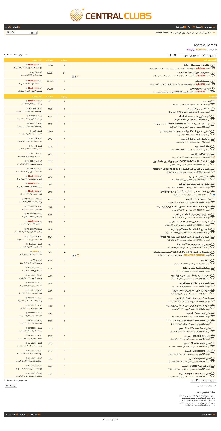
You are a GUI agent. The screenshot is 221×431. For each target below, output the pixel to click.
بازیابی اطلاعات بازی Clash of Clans (193, 244)
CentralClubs (107, 420)
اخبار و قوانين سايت (156, 68)
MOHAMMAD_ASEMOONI (194, 255)
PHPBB (115, 420)
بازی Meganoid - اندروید (198, 358)
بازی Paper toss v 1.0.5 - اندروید (194, 373)
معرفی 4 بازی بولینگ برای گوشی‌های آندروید (190, 275)
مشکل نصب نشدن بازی (199, 176)
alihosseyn (200, 112)
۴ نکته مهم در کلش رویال (198, 109)
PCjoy (35, 260)
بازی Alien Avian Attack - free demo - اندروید (188, 321)
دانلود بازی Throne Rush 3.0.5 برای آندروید (190, 229)
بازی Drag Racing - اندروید (197, 351)
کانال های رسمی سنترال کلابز (197, 65)
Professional (201, 49)
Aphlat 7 (205, 260)
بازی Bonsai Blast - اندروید (197, 336)
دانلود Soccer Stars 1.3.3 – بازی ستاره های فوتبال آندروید (183, 207)
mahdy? (34, 138)
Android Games (205, 45)
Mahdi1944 (200, 68)
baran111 (201, 119)
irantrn (35, 131)
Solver (35, 251)
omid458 (201, 179)
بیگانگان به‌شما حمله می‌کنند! (196, 268)
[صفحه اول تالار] (110, 15)
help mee (201, 194)
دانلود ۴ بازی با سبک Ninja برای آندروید (192, 298)
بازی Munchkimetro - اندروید (196, 343)
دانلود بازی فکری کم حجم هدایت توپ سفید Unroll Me (185, 237)
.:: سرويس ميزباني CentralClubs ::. (193, 72)
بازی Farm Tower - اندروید (198, 199)
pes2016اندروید (202, 146)
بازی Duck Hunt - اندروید (198, 313)
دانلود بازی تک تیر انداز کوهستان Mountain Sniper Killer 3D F (181, 169)
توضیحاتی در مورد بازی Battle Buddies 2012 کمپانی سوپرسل (182, 124)
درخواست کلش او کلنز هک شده (195, 139)
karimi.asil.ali (199, 187)
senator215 (200, 202)
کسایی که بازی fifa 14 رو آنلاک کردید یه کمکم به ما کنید (184, 131)
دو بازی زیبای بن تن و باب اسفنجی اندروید (191, 214)
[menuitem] (200, 27)
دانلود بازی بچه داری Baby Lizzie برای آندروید (189, 222)
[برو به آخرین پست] (27, 64)
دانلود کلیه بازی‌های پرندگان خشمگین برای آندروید (188, 306)
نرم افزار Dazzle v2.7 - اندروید (196, 366)
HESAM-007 (200, 247)
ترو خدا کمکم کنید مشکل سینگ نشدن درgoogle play (185, 191)
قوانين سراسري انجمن (200, 88)
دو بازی (206, 101)
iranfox (35, 72)
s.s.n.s (202, 104)
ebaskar (202, 263)
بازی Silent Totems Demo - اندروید (193, 328)
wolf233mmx (199, 164)
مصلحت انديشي (202, 81)
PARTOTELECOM (31, 198)
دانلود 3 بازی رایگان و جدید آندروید (195, 283)
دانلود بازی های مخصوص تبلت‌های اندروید (191, 291)
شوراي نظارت (191, 50)
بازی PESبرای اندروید (200, 154)
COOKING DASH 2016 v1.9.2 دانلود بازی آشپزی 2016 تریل (181, 161)
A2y (203, 134)
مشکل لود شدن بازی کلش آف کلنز (194, 184)
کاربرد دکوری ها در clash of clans (194, 116)
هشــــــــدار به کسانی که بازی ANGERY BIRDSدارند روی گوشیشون (181, 252)
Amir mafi (33, 168)
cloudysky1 (33, 244)
